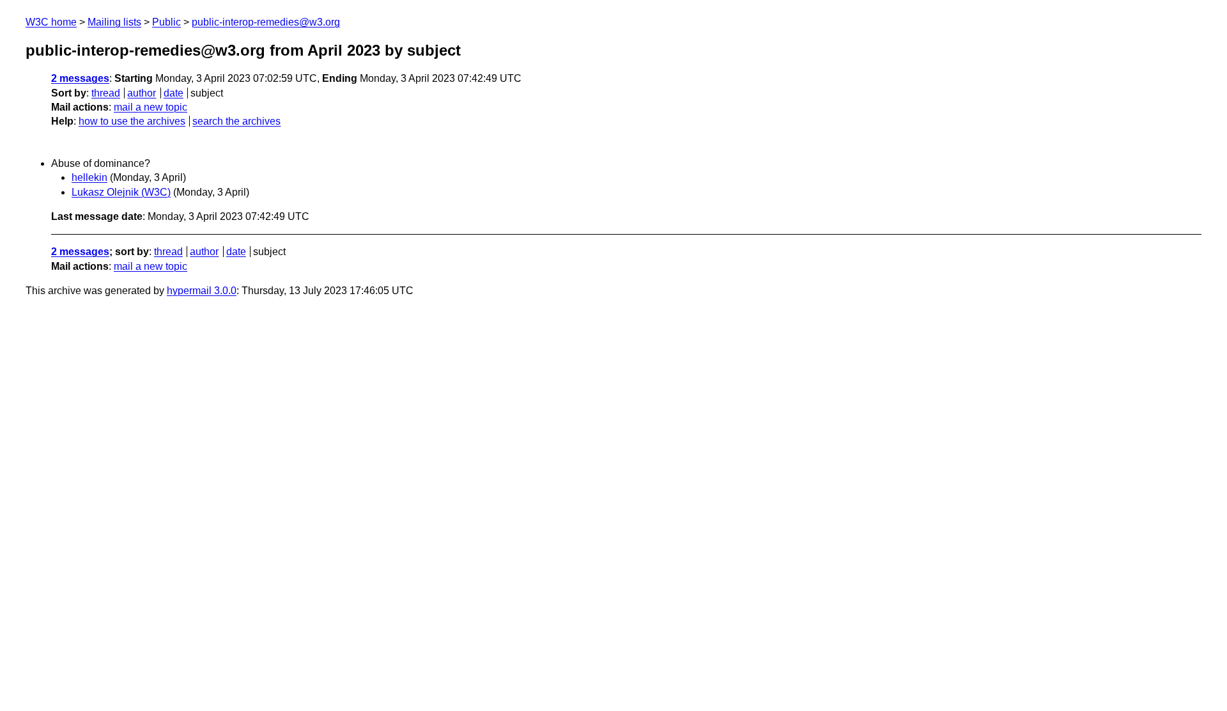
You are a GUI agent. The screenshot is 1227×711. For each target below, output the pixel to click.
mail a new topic (150, 107)
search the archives (236, 121)
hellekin (89, 177)
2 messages (80, 78)
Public (166, 22)
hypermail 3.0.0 (201, 290)
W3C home (51, 22)
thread (105, 93)
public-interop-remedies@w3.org (266, 22)
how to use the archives (132, 121)
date (173, 93)
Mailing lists (114, 22)
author (141, 93)
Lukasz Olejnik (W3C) (121, 192)
